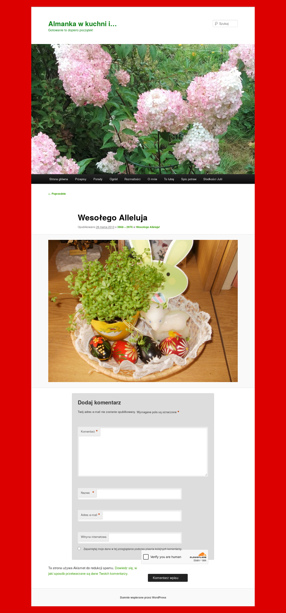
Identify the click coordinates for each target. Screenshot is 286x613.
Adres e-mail (90, 514)
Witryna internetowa (93, 537)
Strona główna (58, 179)
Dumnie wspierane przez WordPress (143, 597)
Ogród (114, 179)
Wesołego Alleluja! (148, 227)
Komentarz (89, 431)
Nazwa (87, 492)
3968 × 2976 (125, 227)
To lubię (169, 179)
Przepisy (80, 179)
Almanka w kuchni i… (82, 23)
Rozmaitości (132, 179)
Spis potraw (188, 179)
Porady (98, 179)
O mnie (152, 179)
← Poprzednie (57, 194)
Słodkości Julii (212, 179)
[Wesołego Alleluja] (143, 311)
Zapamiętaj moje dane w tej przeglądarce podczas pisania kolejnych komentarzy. (133, 549)
